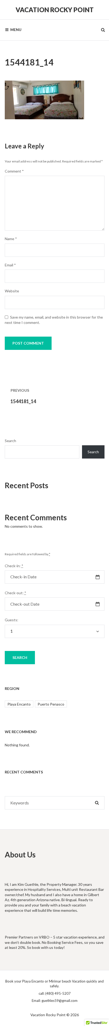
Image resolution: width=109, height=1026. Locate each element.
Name (11, 238)
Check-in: (14, 565)
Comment (14, 171)
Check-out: (15, 593)
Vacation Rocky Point (55, 10)
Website (12, 291)
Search (10, 440)
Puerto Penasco (51, 704)
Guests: (11, 620)
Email (10, 265)
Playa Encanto (19, 704)
